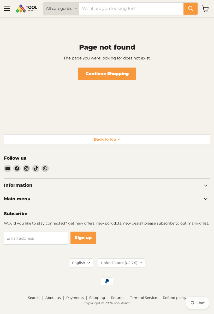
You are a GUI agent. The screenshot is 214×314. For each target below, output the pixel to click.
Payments (75, 297)
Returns (117, 297)
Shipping (97, 297)
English (78, 263)
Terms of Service (143, 297)
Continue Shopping (107, 73)
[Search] (190, 9)
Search (34, 297)
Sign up (83, 237)
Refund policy (174, 297)
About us (53, 297)
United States (119, 263)
